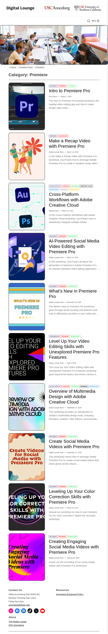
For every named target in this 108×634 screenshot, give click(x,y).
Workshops (63, 136)
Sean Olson (53, 97)
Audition (66, 186)
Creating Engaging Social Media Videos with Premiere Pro (74, 547)
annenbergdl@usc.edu (19, 605)
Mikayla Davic (54, 211)
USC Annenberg (16, 625)
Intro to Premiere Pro (69, 90)
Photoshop (54, 189)
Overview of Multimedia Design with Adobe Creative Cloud (72, 396)
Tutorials (72, 86)
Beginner (53, 86)
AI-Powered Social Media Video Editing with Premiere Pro (74, 246)
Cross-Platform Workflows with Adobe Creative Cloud (71, 200)
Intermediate (54, 336)
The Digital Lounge (17, 622)
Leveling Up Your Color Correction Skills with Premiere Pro (72, 497)
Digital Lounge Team (56, 152)
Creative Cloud (86, 186)
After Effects (55, 186)
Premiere (62, 86)
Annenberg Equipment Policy (69, 594)
